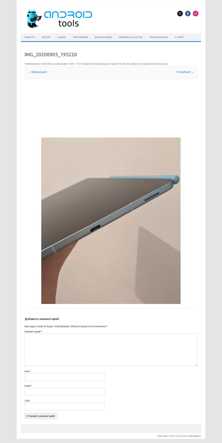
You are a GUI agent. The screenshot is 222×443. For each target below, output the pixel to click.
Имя (28, 371)
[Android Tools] (59, 27)
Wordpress (195, 436)
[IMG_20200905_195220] (111, 220)
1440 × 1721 (75, 63)
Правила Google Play (131, 37)
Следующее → (185, 71)
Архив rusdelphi (159, 37)
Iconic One (162, 436)
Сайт (27, 400)
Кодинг (62, 37)
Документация (103, 37)
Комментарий (33, 331)
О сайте (179, 37)
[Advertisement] (111, 108)
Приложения (80, 37)
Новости (29, 37)
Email (28, 386)
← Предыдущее (37, 71)
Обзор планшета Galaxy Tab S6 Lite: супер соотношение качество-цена (129, 63)
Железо (46, 37)
